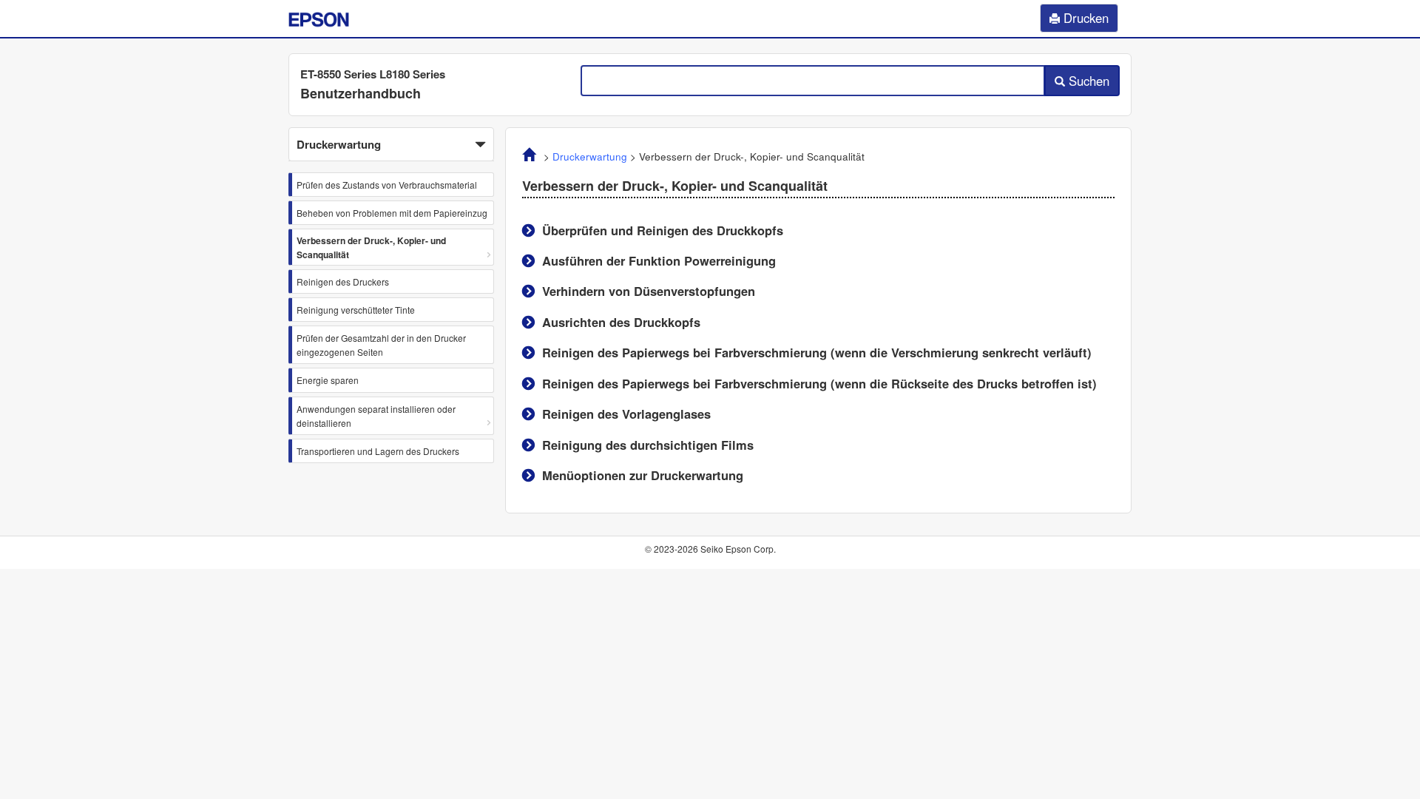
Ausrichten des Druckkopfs (621, 322)
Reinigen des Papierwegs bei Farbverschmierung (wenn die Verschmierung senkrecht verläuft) (817, 352)
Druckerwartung (589, 156)
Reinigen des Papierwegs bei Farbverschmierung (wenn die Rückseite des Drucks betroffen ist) (819, 383)
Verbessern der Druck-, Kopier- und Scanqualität (371, 247)
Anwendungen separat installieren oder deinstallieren (376, 415)
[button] (391, 144)
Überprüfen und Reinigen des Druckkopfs (662, 230)
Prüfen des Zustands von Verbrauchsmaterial (387, 184)
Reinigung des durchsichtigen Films (648, 445)
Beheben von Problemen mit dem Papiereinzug (392, 212)
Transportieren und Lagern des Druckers (378, 451)
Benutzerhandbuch (360, 93)
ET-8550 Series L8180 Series (372, 74)
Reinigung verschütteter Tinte (356, 309)
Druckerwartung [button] (339, 144)
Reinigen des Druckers (343, 281)
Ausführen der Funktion (659, 260)
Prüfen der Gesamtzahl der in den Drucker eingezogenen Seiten (381, 344)
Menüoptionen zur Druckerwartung (642, 475)
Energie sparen (328, 380)
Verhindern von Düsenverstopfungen (648, 291)
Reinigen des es (626, 413)
